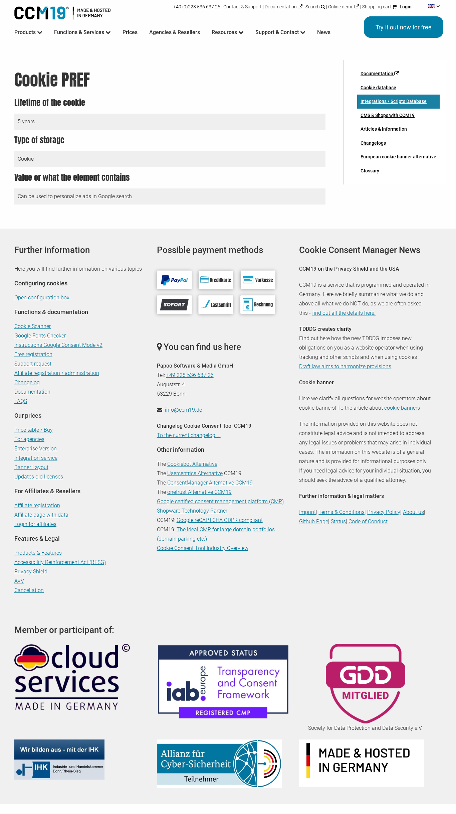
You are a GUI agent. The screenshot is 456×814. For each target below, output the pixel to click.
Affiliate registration (37, 505)
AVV (19, 581)
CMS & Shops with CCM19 (388, 115)
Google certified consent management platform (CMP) (220, 501)
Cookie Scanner (32, 326)
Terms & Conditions (341, 512)
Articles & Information (384, 129)
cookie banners (402, 408)
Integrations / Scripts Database (394, 101)
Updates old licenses (38, 476)
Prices (130, 32)
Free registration (33, 354)
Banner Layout (31, 467)
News (323, 32)
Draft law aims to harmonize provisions (345, 366)
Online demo (341, 6)
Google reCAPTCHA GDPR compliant (220, 520)
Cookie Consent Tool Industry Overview (202, 548)
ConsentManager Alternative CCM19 (210, 483)
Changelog (27, 382)
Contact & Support (242, 6)
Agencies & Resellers (174, 32)
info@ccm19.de (183, 410)
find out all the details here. (344, 313)
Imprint (307, 512)
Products (25, 32)
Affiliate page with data (41, 515)
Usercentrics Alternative (195, 473)
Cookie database (378, 87)
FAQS (20, 401)
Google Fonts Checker (40, 335)
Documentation (281, 6)
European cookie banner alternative (398, 156)
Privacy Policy (383, 512)
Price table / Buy (33, 430)
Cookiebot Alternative (192, 464)
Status (338, 521)
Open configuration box (41, 297)
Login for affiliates (35, 524)
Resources (225, 32)
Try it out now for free (404, 27)
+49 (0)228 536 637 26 (197, 6)
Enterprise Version (35, 448)
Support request (32, 364)
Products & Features (38, 553)
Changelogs (373, 143)
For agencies (29, 439)
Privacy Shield (30, 571)
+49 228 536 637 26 (190, 375)
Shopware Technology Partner (192, 511)
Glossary (370, 170)
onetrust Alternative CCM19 (199, 492)
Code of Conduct (368, 521)
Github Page (313, 521)
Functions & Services (79, 32)
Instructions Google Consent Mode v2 (58, 345)
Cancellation (29, 590)
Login (405, 6)
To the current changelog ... (189, 435)
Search (312, 6)
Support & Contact (277, 32)
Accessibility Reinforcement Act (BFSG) (60, 562)
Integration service (35, 458)
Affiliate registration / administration (56, 373)
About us (413, 512)
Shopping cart (376, 6)
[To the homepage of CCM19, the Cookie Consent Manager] (62, 11)
